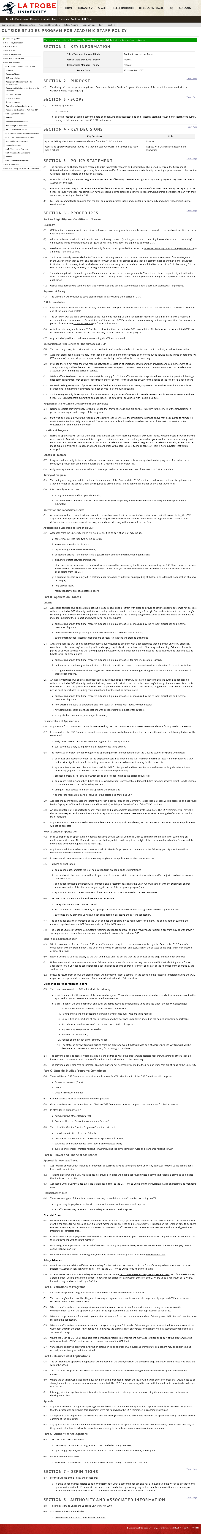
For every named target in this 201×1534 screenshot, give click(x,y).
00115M (196, 1528)
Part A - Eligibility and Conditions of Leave (20, 66)
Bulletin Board (123, 8)
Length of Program (13, 98)
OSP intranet (134, 869)
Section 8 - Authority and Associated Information (21, 168)
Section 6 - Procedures (11, 62)
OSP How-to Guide (83, 323)
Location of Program (13, 94)
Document (35, 18)
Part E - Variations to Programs (16, 149)
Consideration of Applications (17, 122)
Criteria (9, 118)
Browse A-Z (85, 8)
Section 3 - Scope (9, 50)
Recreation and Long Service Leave (19, 106)
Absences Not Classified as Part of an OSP (22, 110)
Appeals (9, 157)
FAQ (170, 8)
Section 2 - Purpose (10, 47)
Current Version (8, 25)
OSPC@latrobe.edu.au (119, 1415)
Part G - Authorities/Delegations (17, 161)
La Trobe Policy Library (17, 18)
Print (101, 25)
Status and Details (27, 25)
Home (69, 8)
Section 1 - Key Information (13, 43)
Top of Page (192, 78)
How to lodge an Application (16, 125)
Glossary (185, 8)
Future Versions (88, 25)
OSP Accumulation (13, 78)
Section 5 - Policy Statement (13, 58)
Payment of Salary (13, 74)
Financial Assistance (13, 145)
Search (102, 8)
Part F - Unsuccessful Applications (17, 153)
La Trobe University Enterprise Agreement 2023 (169, 248)
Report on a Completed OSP (16, 129)
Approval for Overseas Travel (17, 141)
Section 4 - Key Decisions (12, 54)
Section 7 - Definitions (11, 165)
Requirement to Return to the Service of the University (22, 89)
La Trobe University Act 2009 (97, 1505)
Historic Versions (71, 25)
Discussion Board (151, 8)
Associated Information (49, 25)
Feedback (111, 25)
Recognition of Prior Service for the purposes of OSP (19, 83)
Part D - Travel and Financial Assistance (19, 137)
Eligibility (9, 70)
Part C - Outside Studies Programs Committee (22, 133)
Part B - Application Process (15, 114)
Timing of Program (13, 102)
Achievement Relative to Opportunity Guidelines (80, 1517)
